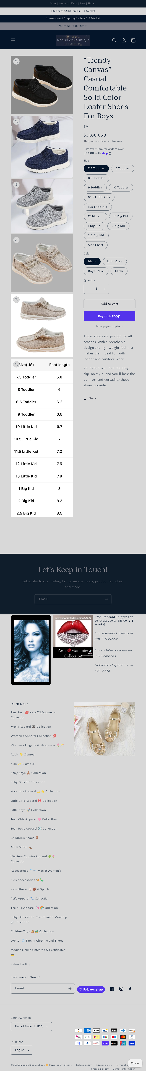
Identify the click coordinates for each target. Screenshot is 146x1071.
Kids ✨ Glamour (23, 763)
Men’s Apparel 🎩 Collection (31, 726)
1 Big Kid (94, 226)
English (19, 1050)
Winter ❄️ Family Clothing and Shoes (37, 940)
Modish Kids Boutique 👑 (34, 1065)
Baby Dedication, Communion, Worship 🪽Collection (39, 920)
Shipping (89, 141)
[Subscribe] (106, 599)
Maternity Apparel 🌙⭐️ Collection (35, 791)
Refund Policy (20, 964)
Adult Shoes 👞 (21, 847)
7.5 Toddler (96, 168)
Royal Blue (96, 271)
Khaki (119, 271)
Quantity (89, 280)
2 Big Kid (118, 226)
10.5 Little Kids (99, 197)
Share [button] (93, 398)
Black (92, 261)
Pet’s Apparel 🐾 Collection (30, 898)
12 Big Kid (95, 216)
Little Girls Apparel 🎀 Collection (34, 800)
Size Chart (95, 245)
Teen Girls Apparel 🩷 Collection (34, 819)
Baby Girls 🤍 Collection (28, 782)
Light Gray (114, 261)
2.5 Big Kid (96, 235)
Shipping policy (100, 1069)
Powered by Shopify (60, 1065)
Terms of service (125, 1065)
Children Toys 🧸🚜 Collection (32, 931)
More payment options (109, 326)
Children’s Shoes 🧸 (25, 838)
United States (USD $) (29, 1026)
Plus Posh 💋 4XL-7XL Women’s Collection (33, 715)
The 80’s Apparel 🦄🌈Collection (34, 907)
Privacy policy (104, 1065)
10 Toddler (121, 187)
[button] (13, 40)
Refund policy (84, 1065)
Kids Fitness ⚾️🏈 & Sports (30, 889)
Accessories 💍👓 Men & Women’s (36, 870)
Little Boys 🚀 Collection (28, 810)
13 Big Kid (121, 216)
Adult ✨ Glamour (23, 754)
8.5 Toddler (96, 178)
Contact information (124, 1069)
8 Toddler (123, 168)
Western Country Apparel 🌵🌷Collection (33, 859)
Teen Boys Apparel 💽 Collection (34, 828)
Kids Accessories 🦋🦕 (27, 880)
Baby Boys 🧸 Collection (28, 773)
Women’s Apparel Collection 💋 (33, 736)
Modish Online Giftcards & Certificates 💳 (38, 952)
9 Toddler (95, 187)
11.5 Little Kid (97, 206)
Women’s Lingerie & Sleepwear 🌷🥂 (37, 745)
